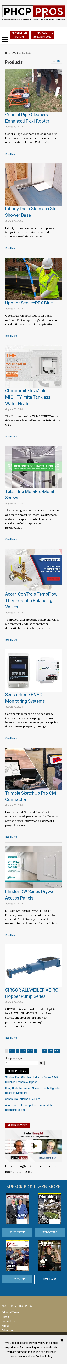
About (5, 1326)
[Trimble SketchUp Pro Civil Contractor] (33, 768)
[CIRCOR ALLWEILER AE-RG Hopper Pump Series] (33, 965)
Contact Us (8, 1321)
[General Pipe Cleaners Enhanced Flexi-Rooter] (33, 90)
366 (44, 1050)
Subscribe (17, 1232)
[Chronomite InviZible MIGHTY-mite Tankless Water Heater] (33, 366)
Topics (16, 53)
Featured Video (17, 1125)
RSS (58, 60)
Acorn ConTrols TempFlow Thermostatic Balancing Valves (31, 600)
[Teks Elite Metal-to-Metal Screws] (33, 466)
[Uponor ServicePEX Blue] (33, 278)
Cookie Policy (44, 1356)
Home (8, 53)
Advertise (7, 1330)
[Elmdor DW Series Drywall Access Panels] (33, 867)
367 (50, 1050)
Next (56, 1050)
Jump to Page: (14, 1058)
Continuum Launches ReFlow (22, 1099)
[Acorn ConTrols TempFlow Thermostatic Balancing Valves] (33, 569)
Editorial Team (10, 1312)
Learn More (49, 1279)
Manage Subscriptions (42, 34)
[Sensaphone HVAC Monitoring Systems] (33, 670)
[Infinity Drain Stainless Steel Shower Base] (33, 184)
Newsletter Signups (19, 34)
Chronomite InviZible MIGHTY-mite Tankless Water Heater (27, 397)
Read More (11, 154)
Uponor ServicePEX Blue (29, 302)
